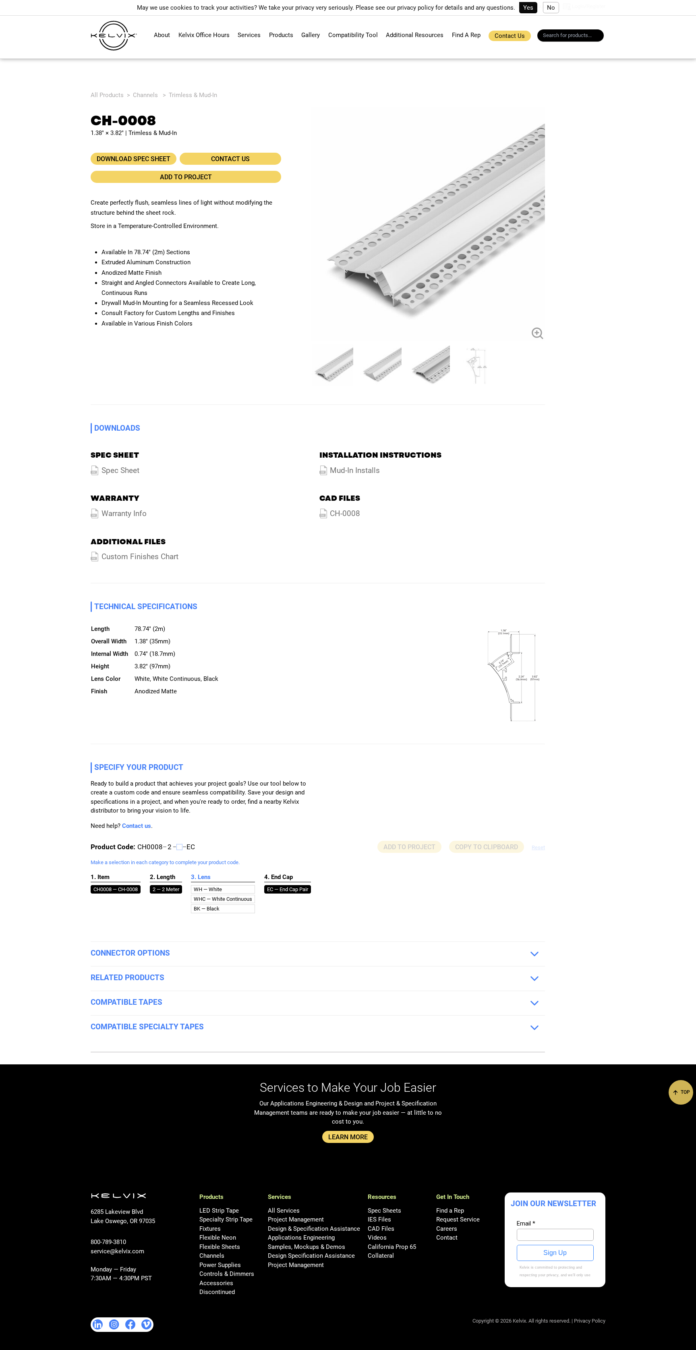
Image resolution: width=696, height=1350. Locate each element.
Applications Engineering (301, 1237)
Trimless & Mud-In (193, 95)
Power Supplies (220, 1265)
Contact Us (510, 35)
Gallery (310, 35)
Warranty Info (124, 513)
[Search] (600, 36)
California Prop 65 (392, 1246)
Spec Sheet (120, 470)
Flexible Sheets (219, 1246)
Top (684, 1092)
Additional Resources (414, 35)
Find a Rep (450, 1210)
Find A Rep (466, 35)
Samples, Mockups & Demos (306, 1246)
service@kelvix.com (117, 1251)
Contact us (136, 825)
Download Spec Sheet (133, 159)
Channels (145, 95)
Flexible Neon (217, 1237)
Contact (447, 1237)
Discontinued (217, 1292)
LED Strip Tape (219, 1210)
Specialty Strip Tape (226, 1219)
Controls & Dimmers (226, 1273)
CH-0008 (345, 513)
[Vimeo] (146, 1324)
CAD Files (381, 1228)
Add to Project (186, 177)
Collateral (381, 1255)
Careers (446, 1228)
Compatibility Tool (353, 35)
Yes (528, 7)
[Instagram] (114, 1324)
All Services (284, 1210)
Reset (538, 847)
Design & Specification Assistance (314, 1228)
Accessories (216, 1283)
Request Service (458, 1219)
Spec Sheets (384, 1210)
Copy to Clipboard (486, 847)
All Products (107, 95)
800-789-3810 (108, 1242)
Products (281, 35)
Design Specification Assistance (311, 1255)
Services (249, 35)
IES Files (379, 1219)
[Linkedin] (98, 1324)
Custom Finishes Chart (140, 556)
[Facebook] (130, 1324)
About (162, 35)
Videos (377, 1237)
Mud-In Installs (355, 470)
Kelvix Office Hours (204, 35)
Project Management (296, 1219)
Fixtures (210, 1228)
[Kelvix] (114, 36)
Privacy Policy (589, 1321)
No (551, 7)
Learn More (348, 1137)
